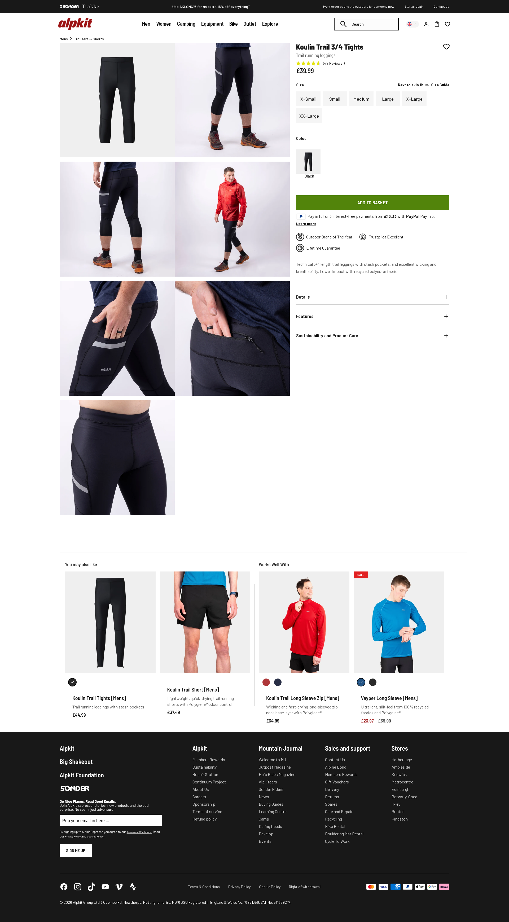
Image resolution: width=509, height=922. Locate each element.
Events (265, 841)
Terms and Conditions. (139, 832)
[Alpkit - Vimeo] (119, 887)
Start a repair (414, 6)
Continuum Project (209, 781)
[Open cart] (437, 24)
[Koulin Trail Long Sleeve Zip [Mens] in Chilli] (266, 682)
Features (305, 316)
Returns (332, 796)
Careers (199, 796)
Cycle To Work (337, 841)
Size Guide (423, 84)
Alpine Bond (335, 766)
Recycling (333, 818)
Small (334, 99)
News (264, 796)
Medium (361, 99)
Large (388, 99)
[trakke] (90, 6)
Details (303, 297)
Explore (270, 23)
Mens (64, 39)
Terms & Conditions (204, 886)
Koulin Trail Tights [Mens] (99, 698)
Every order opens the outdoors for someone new (358, 6)
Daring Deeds (270, 826)
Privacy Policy (73, 836)
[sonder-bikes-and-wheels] (69, 6)
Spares (331, 803)
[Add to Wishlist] (446, 47)
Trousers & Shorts (89, 39)
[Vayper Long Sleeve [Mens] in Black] (372, 682)
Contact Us (441, 6)
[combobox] (366, 24)
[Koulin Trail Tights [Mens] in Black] (72, 682)
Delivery (332, 789)
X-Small (308, 99)
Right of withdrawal (305, 886)
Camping (186, 23)
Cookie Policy (269, 886)
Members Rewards (208, 759)
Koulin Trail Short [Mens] (193, 689)
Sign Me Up (75, 850)
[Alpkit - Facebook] (64, 887)
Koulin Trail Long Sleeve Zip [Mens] (302, 698)
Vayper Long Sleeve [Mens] (389, 698)
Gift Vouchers (337, 781)
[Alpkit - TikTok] (91, 887)
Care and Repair (339, 811)
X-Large (414, 99)
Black (309, 176)
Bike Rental (335, 826)
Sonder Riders (271, 789)
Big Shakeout (76, 761)
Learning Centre (273, 811)
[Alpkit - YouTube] (105, 887)
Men (146, 23)
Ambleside (401, 766)
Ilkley (396, 803)
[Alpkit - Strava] (133, 887)
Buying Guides (271, 803)
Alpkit (67, 748)
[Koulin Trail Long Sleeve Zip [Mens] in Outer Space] (278, 682)
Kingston (400, 818)
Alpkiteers (268, 781)
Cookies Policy (95, 836)
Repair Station (205, 774)
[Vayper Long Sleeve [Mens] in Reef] (361, 682)
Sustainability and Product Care (327, 335)
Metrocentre (402, 781)
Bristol (397, 811)
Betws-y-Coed (404, 796)
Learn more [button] (306, 223)
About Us (200, 789)
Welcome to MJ (272, 759)
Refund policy (204, 818)
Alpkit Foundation (82, 775)
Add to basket (372, 202)
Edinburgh (400, 789)
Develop (266, 833)
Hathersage (402, 759)
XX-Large (309, 116)
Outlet (249, 23)
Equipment (212, 23)
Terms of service (207, 811)
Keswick (399, 774)
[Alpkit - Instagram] (77, 887)
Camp (264, 818)
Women (164, 23)
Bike (233, 23)
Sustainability (204, 766)
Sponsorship (203, 803)
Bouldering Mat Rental (344, 833)
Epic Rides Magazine (277, 774)
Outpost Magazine (275, 766)
